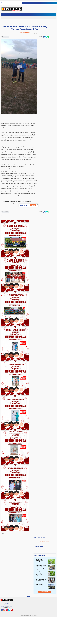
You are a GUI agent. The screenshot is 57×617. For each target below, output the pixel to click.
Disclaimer (6, 604)
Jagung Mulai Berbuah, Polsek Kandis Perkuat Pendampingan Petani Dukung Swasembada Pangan (41, 560)
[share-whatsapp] (48, 37)
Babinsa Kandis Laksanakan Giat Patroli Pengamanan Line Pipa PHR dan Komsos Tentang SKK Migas (41, 586)
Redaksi (7, 603)
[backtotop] (28, 597)
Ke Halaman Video (44, 541)
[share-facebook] (44, 37)
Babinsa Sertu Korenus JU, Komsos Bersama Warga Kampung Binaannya (41, 567)
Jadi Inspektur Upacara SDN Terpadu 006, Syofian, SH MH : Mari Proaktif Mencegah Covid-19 (17, 202)
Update (33, 205)
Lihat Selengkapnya (44, 591)
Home (4, 3)
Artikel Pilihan (38, 546)
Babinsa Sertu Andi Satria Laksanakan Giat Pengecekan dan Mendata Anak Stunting (41, 579)
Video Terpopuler (39, 538)
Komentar (6, 211)
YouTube (13, 611)
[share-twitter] (46, 37)
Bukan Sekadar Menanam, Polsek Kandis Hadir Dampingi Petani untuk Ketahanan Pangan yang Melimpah (40, 2)
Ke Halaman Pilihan (44, 550)
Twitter (10, 611)
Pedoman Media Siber (6, 606)
